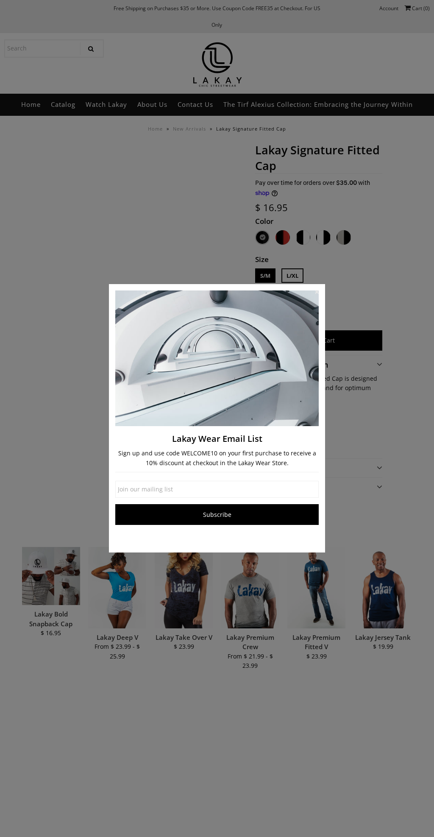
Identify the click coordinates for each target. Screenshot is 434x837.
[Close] (316, 292)
